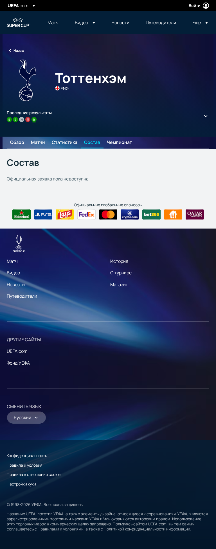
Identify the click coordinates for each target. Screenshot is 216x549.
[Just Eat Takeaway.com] (173, 214)
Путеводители (22, 296)
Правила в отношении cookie (33, 474)
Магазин (119, 284)
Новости (16, 284)
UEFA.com (17, 351)
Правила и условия (24, 465)
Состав (92, 142)
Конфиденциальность (27, 455)
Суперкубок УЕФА (18, 22)
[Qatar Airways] (195, 214)
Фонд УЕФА (18, 363)
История (119, 261)
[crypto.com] (130, 214)
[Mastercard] (108, 214)
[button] (85, 22)
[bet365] (151, 214)
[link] (53, 22)
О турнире (121, 273)
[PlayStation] (43, 214)
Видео (13, 273)
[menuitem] (54, 22)
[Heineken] (21, 214)
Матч (12, 261)
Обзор (17, 142)
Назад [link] (19, 50)
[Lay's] (65, 214)
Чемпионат (119, 142)
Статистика (64, 142)
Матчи (38, 142)
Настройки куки (21, 484)
